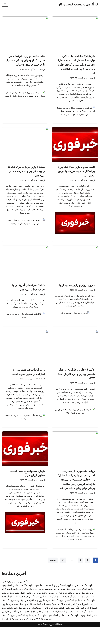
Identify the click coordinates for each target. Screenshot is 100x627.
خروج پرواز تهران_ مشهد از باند (76, 285)
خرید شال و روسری (57, 592)
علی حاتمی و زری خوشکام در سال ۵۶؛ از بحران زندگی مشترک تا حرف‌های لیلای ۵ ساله (25, 60)
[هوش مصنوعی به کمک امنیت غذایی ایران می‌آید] (25, 448)
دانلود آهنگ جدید (10, 585)
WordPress (43, 624)
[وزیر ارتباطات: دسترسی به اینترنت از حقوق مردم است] (25, 347)
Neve (59, 624)
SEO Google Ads (44, 619)
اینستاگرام (60, 611)
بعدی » (53, 560)
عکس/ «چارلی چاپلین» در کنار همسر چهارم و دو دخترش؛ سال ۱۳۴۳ (76, 374)
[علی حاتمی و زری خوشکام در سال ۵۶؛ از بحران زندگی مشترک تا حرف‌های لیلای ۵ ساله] (25, 33)
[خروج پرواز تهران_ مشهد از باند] (75, 263)
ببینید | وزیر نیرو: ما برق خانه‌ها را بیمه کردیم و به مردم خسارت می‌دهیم (26, 171)
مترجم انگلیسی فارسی (49, 589)
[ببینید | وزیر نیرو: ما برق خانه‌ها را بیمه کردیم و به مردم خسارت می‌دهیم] (25, 144)
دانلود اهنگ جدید (86, 585)
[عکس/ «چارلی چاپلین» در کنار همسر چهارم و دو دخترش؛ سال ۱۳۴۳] (75, 347)
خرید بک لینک (30, 589)
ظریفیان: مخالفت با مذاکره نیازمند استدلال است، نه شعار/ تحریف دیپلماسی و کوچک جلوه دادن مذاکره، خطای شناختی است (76, 64)
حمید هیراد (23, 596)
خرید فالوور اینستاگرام (67, 585)
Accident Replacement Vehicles (18, 619)
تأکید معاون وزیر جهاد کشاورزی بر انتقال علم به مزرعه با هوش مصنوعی (76, 171)
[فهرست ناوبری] (5, 4)
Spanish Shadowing (45, 585)
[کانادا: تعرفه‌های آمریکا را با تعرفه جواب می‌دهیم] (25, 263)
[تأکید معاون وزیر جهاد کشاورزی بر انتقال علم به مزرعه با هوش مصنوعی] (75, 144)
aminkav (89, 78)
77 (63, 560)
